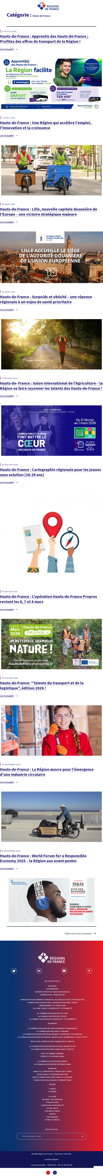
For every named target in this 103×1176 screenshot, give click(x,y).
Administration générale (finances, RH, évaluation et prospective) (52, 1000)
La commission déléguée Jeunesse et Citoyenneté (52, 1019)
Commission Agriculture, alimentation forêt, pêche (52, 1003)
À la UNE (52, 1096)
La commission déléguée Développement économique (52, 1028)
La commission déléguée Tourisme (52, 1031)
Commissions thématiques (52, 995)
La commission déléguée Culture (52, 1013)
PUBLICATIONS (52, 1102)
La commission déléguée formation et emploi (52, 1049)
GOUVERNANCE (52, 989)
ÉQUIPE (52, 1084)
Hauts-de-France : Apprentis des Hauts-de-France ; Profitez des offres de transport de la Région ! (44, 39)
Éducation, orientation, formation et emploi (52, 1041)
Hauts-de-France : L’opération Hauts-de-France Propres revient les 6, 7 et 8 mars (48, 599)
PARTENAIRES (52, 1117)
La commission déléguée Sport (52, 1016)
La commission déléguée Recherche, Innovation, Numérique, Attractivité (52, 1037)
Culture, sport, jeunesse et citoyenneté (52, 1008)
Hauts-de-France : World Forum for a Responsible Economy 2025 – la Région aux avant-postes (43, 858)
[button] (10, 5)
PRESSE (52, 1114)
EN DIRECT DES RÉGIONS (52, 1099)
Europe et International (53, 1056)
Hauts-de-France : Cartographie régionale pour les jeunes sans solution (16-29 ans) (50, 472)
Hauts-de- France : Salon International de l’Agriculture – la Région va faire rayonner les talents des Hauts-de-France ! (51, 386)
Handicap (52, 1068)
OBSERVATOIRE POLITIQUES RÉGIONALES (52, 992)
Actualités (53, 1091)
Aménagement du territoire (52, 1005)
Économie (52, 1023)
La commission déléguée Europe (53, 1061)
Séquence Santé (52, 1111)
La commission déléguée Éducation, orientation (53, 1046)
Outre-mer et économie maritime (52, 1074)
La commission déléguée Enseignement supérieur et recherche (52, 1034)
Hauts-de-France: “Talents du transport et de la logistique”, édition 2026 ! (42, 685)
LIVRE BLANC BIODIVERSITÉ (52, 1105)
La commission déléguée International (52, 1064)
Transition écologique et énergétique (52, 1080)
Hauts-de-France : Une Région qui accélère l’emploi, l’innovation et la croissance (45, 125)
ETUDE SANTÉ (52, 1108)
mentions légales (51, 1159)
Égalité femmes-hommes (52, 1053)
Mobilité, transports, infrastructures (52, 1071)
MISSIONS (52, 986)
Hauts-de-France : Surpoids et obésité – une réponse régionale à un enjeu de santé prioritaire (46, 299)
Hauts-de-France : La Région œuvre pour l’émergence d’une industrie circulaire (47, 772)
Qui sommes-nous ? (52, 981)
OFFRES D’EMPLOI (52, 1120)
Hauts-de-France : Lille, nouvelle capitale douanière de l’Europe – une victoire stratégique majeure (48, 211)
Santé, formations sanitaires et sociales (52, 1077)
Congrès (52, 1088)
